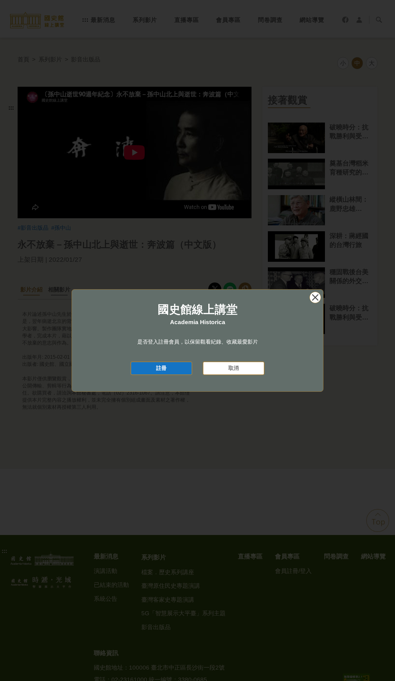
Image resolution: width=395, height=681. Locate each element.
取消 (233, 368)
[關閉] (315, 297)
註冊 (161, 368)
